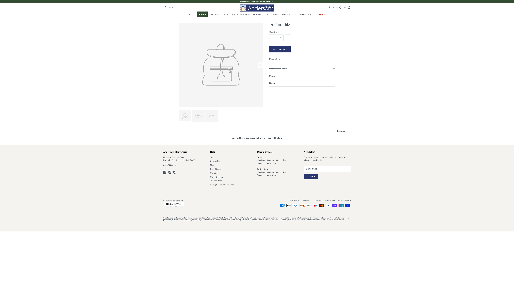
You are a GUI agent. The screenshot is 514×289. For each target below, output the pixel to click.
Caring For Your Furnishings (222, 185)
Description (274, 59)
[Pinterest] (174, 172)
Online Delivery (216, 177)
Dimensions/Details (278, 69)
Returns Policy (330, 200)
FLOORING (271, 14)
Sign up (311, 177)
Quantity (273, 32)
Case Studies (215, 169)
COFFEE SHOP (305, 14)
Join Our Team (216, 181)
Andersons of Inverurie (175, 200)
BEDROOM (228, 14)
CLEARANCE (320, 14)
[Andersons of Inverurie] (257, 8)
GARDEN (202, 14)
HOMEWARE (242, 14)
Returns (273, 83)
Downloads (306, 200)
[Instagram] (169, 172)
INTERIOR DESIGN (288, 14)
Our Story (214, 173)
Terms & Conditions (344, 200)
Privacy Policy (317, 200)
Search (213, 157)
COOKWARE (257, 14)
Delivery (273, 76)
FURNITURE (214, 14)
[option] (221, 65)
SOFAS (192, 14)
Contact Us (215, 161)
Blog (212, 165)
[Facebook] (164, 172)
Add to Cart (280, 49)
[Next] (260, 65)
